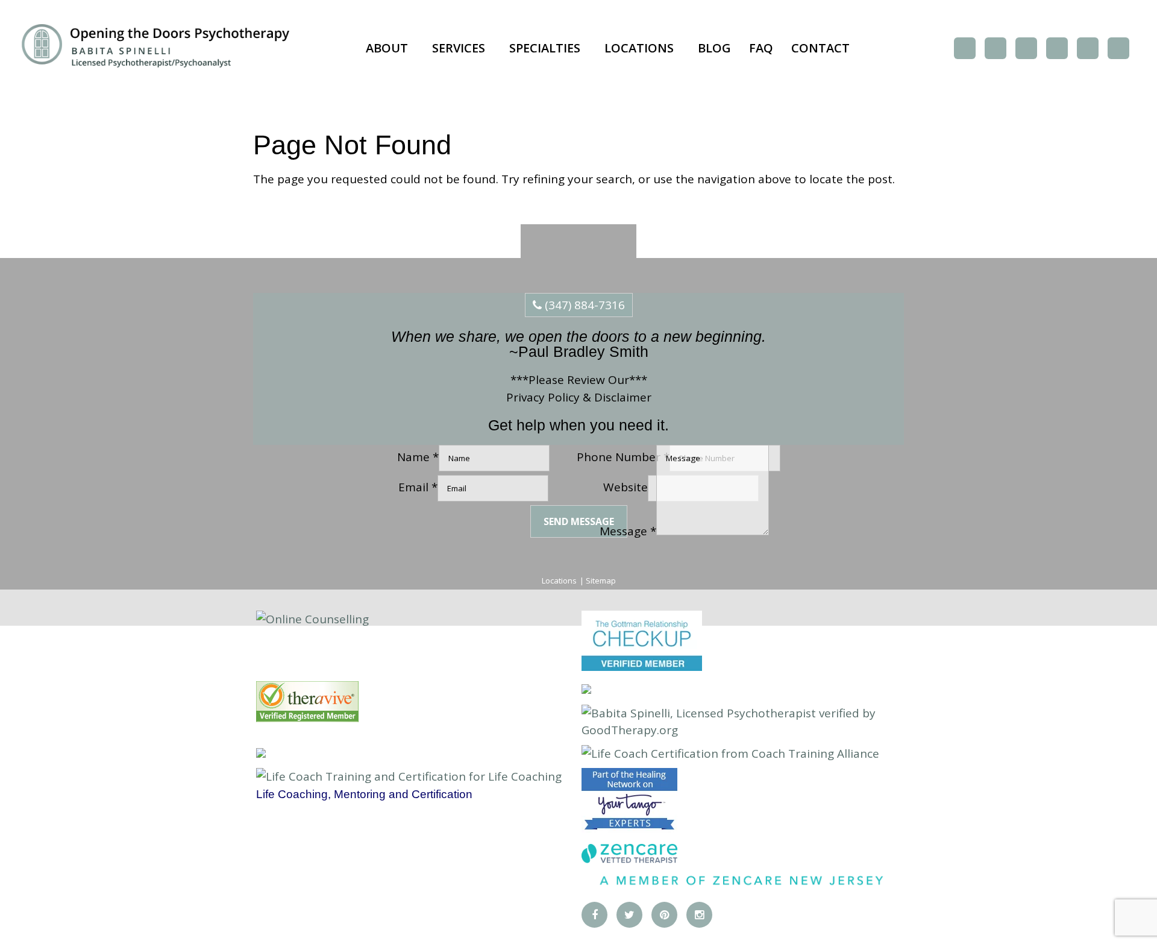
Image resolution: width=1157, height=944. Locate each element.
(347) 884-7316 (583, 305)
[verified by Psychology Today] (261, 753)
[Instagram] (1057, 48)
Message (628, 531)
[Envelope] (1118, 48)
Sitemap (601, 580)
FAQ (761, 48)
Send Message (579, 521)
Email (417, 487)
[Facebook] (965, 48)
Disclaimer (622, 397)
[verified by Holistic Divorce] (586, 689)
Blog (714, 48)
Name (418, 457)
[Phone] (1088, 48)
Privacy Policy (543, 397)
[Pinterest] (1026, 48)
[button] (390, 48)
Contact (820, 48)
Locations (639, 48)
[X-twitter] (995, 48)
